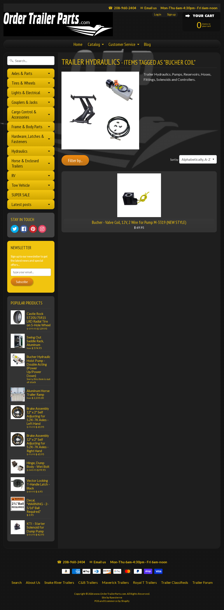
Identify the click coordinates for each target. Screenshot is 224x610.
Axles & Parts (22, 73)
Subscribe (22, 282)
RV (13, 175)
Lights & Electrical (26, 92)
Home (78, 44)
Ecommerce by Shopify (117, 601)
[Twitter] (15, 229)
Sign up (171, 14)
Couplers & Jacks (24, 102)
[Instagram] (42, 229)
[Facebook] (24, 229)
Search (17, 582)
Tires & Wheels (23, 83)
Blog (147, 44)
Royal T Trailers (145, 582)
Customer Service (121, 44)
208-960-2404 (122, 8)
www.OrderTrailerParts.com (110, 593)
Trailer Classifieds (174, 582)
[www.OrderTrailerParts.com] (58, 24)
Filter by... (75, 160)
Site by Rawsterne (112, 597)
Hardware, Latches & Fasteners (28, 138)
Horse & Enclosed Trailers (25, 163)
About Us (33, 582)
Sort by (174, 159)
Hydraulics (19, 151)
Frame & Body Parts (27, 127)
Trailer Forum (202, 582)
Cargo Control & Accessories (24, 114)
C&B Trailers (88, 582)
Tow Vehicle (21, 185)
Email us (148, 8)
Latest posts (21, 204)
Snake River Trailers (59, 582)
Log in (157, 14)
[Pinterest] (33, 229)
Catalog (94, 44)
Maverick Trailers (115, 582)
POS (96, 601)
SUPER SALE (21, 195)
